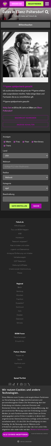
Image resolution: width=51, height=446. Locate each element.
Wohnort (6, 162)
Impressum (20, 238)
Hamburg (19, 291)
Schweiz (20, 323)
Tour (12, 230)
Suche (36, 206)
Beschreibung (8, 194)
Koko (20, 367)
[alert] (25, 415)
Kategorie (7, 183)
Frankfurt (19, 299)
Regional (20, 284)
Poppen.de (20, 355)
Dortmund (20, 307)
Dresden (20, 315)
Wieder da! (17, 4)
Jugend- (13, 249)
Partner (16, 352)
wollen (26, 245)
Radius (6, 172)
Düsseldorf (20, 303)
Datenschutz (24, 249)
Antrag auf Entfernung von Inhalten (20, 253)
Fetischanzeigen (20, 337)
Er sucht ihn (19, 341)
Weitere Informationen (40, 429)
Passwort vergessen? (19, 241)
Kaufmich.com (19, 363)
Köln (19, 311)
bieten (18, 245)
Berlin (20, 287)
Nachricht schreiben (25, 118)
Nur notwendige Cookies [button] (39, 433)
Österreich (19, 319)
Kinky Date (7, 108)
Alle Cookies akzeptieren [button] (15, 434)
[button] (25, 441)
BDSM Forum (20, 334)
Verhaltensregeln (20, 257)
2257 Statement (20, 261)
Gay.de (19, 359)
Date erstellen (19, 206)
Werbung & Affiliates (19, 265)
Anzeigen (7, 137)
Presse (19, 273)
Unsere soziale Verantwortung (20, 269)
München (19, 295)
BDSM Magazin (23, 230)
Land (5, 151)
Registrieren (34, 4)
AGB (19, 234)
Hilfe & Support (19, 226)
